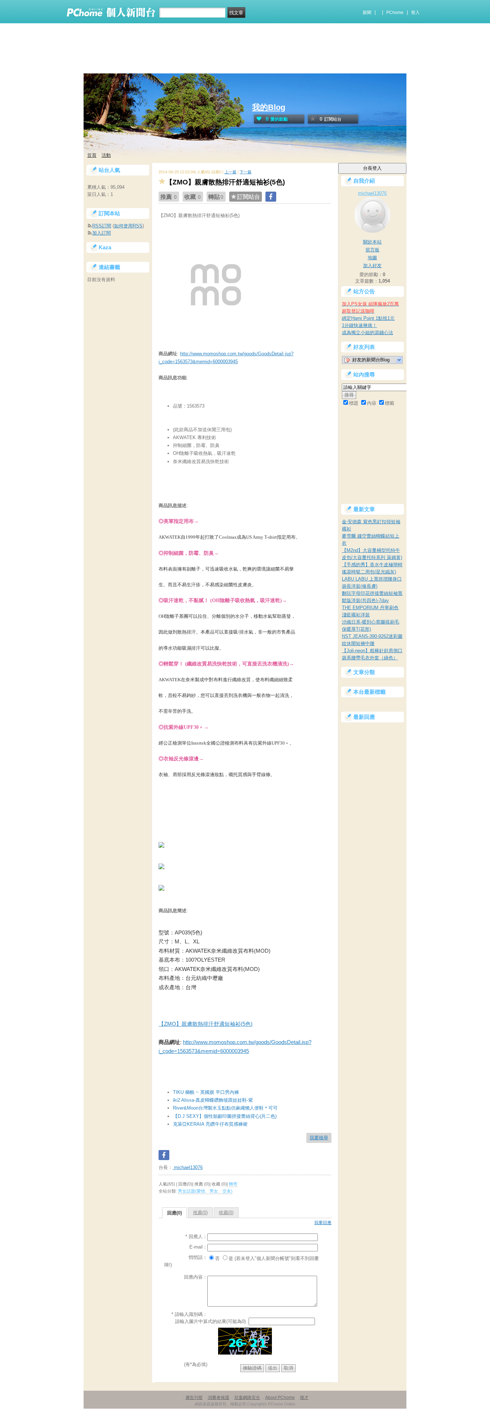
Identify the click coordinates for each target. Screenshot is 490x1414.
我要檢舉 (319, 1137)
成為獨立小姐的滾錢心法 (367, 332)
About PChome (280, 1397)
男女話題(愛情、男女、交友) (205, 1191)
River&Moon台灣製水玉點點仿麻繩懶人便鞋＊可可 (225, 1108)
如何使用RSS (128, 226)
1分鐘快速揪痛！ (359, 325)
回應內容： (195, 1277)
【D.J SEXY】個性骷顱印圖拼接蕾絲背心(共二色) (225, 1116)
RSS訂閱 (101, 226)
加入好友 (372, 265)
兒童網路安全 (247, 1397)
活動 (106, 155)
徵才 (304, 1397)
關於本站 (372, 242)
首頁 (91, 155)
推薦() (200, 1212)
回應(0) (174, 1213)
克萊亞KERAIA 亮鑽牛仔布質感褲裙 (210, 1124)
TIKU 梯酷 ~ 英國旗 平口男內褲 (206, 1092)
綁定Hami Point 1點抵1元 (368, 318)
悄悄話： (198, 1257)
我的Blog (268, 107)
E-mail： (198, 1247)
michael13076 (188, 1167)
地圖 (372, 257)
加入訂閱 (101, 233)
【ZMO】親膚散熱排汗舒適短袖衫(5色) (206, 1024)
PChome (395, 12)
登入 (415, 12)
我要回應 (322, 1222)
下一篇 (245, 172)
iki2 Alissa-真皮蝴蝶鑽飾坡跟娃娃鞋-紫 (213, 1100)
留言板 (373, 249)
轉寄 (233, 1184)
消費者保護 (218, 1397)
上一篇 (230, 172)
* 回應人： (196, 1236)
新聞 (367, 12)
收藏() (226, 1212)
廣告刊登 (194, 1397)
